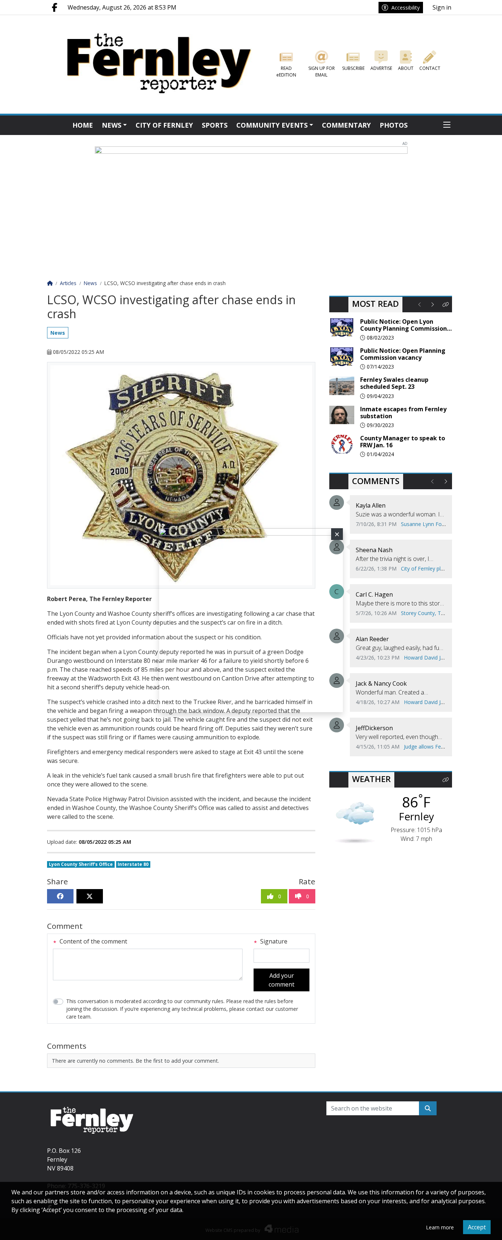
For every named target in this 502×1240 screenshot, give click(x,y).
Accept (477, 1227)
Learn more (440, 1227)
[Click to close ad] (337, 534)
